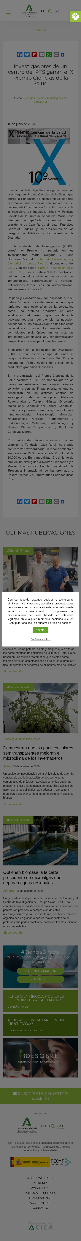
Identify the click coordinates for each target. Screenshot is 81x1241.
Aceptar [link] (40, 630)
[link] (75, 16)
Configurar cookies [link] (41, 639)
